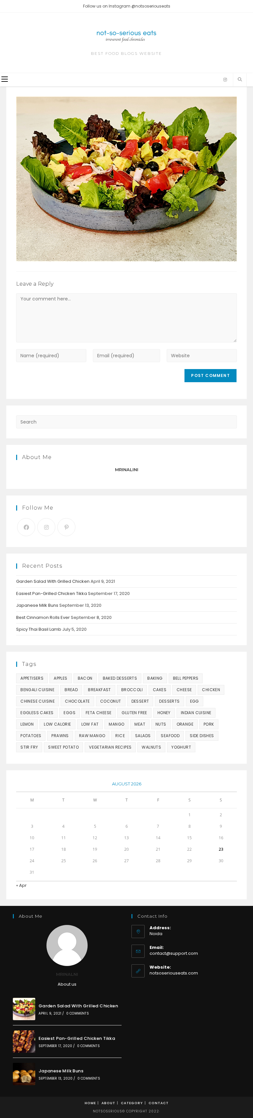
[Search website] (239, 79)
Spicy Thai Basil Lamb (38, 629)
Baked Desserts (120, 678)
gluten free (134, 712)
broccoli (132, 689)
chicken (211, 689)
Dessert (140, 701)
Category (132, 1103)
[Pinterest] (66, 527)
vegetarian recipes (110, 747)
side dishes (202, 735)
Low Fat (90, 724)
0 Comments (77, 1013)
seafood (170, 735)
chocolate (77, 701)
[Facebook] (26, 527)
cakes (159, 689)
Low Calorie (57, 724)
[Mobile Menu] (4, 79)
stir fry (29, 747)
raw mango (92, 735)
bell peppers (186, 678)
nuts (160, 724)
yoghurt (181, 747)
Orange (185, 724)
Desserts (169, 701)
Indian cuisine (196, 712)
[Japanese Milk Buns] (24, 1074)
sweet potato (63, 747)
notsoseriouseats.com (174, 973)
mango (116, 724)
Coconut (110, 701)
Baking (154, 678)
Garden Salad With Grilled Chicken (53, 581)
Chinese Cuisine (37, 701)
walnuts (151, 747)
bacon (85, 678)
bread (71, 689)
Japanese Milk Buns (37, 605)
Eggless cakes (36, 712)
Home (90, 1103)
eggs (69, 712)
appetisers (31, 678)
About (108, 1103)
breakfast (99, 689)
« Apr (21, 885)
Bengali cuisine (37, 689)
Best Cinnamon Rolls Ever (43, 617)
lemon (27, 724)
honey (164, 712)
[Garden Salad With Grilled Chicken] (24, 1009)
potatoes (30, 735)
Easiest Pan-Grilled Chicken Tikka (51, 593)
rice (120, 735)
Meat (139, 724)
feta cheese (98, 712)
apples (60, 678)
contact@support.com (174, 953)
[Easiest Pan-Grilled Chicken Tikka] (24, 1041)
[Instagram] (225, 79)
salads (143, 735)
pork (209, 724)
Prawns (60, 735)
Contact (159, 1103)
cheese (184, 689)
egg (194, 701)
